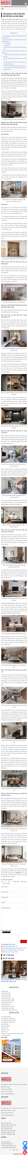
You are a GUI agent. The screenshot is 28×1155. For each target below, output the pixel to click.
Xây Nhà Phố (4, 1028)
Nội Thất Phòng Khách (7, 1144)
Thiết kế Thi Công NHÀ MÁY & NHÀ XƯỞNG (12, 1033)
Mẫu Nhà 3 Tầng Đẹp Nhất (8, 1134)
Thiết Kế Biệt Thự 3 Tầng (7, 1008)
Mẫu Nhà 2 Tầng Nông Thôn (8, 1130)
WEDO (2, 6)
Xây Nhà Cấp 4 (5, 1024)
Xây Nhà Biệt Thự (5, 1026)
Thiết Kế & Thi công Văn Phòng (9, 1010)
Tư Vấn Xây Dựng (5, 1035)
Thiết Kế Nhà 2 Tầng (6, 1002)
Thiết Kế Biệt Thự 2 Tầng (7, 1006)
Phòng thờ (7, 45)
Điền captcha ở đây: (6, 930)
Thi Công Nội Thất (5, 1016)
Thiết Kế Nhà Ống (5, 997)
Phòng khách (7, 43)
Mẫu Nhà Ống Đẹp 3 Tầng (8, 1132)
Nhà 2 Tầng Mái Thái (6, 1128)
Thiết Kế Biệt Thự (5, 1004)
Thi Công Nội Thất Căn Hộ (8, 1022)
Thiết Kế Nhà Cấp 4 (6, 995)
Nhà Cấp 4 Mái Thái (6, 1123)
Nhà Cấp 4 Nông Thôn (7, 1127)
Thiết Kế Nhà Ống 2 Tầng (7, 1000)
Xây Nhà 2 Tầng (5, 1030)
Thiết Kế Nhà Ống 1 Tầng (7, 999)
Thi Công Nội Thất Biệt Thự (8, 1018)
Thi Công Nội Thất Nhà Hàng (8, 1147)
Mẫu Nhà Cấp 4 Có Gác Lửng (8, 1125)
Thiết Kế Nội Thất (5, 993)
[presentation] (13, 984)
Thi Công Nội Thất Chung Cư (8, 1020)
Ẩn (16, 33)
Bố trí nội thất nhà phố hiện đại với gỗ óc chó (15, 65)
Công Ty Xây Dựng (5, 1142)
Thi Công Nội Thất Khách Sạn (8, 1145)
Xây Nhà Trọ (4, 1031)
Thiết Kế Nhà (4, 991)
